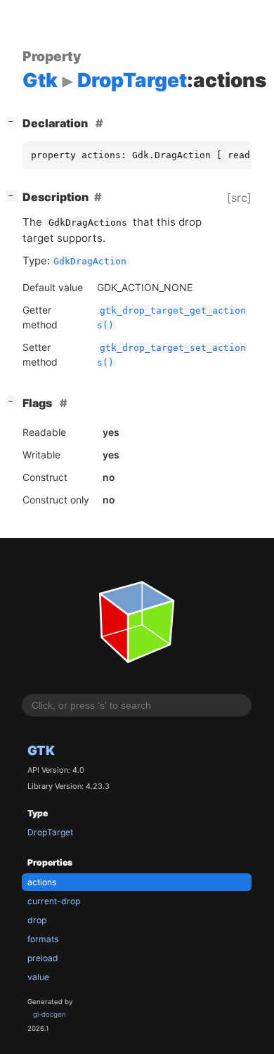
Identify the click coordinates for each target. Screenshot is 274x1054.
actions (41, 882)
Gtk (41, 750)
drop (36, 920)
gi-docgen (49, 1014)
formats (42, 939)
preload (42, 958)
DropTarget (50, 832)
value (38, 977)
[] (14, 121)
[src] (239, 198)
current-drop (53, 901)
